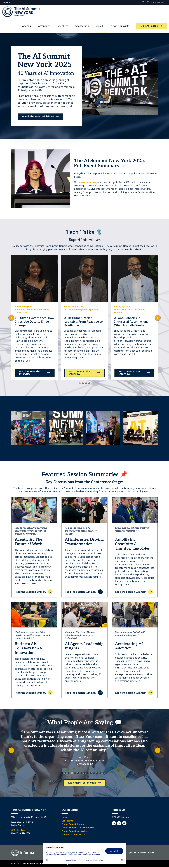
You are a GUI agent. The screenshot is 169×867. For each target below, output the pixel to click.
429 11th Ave (18, 830)
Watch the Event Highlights (38, 116)
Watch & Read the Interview (29, 372)
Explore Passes (149, 25)
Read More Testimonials (82, 782)
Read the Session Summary (30, 591)
